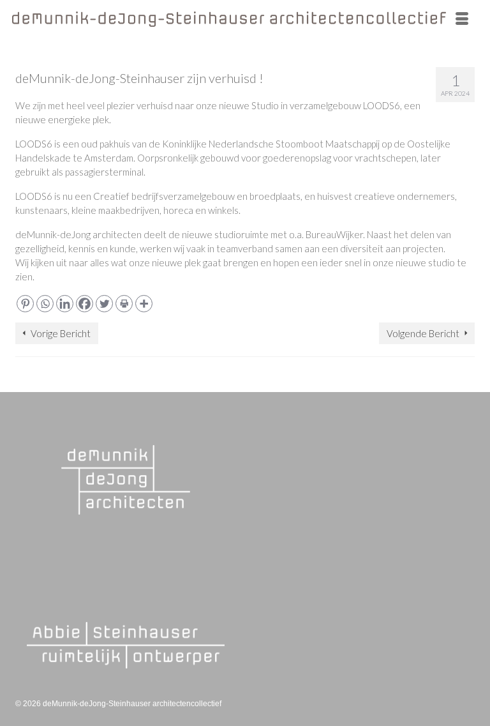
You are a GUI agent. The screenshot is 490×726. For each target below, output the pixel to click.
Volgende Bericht (423, 333)
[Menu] (462, 19)
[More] (143, 303)
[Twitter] (104, 303)
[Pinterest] (25, 303)
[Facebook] (84, 303)
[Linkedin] (64, 303)
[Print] (124, 303)
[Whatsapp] (45, 303)
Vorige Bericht (61, 333)
